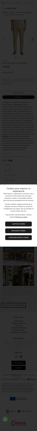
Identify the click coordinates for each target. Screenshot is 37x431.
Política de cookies (21, 217)
